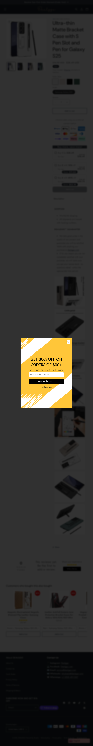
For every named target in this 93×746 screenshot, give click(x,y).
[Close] (68, 342)
